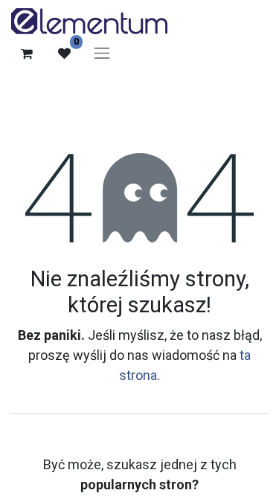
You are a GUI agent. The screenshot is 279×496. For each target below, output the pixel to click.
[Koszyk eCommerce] (26, 53)
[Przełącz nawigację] (102, 53)
